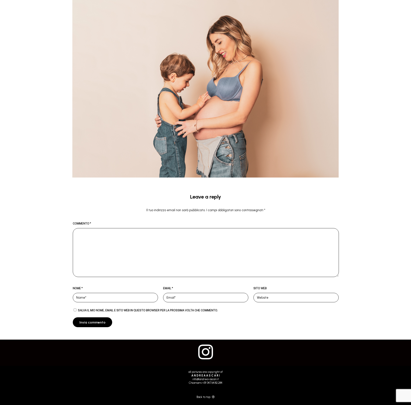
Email (168, 288)
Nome (78, 288)
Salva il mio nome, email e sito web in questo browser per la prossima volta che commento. (148, 310)
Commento (82, 223)
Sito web (260, 288)
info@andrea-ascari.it (205, 379)
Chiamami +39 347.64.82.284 (205, 382)
